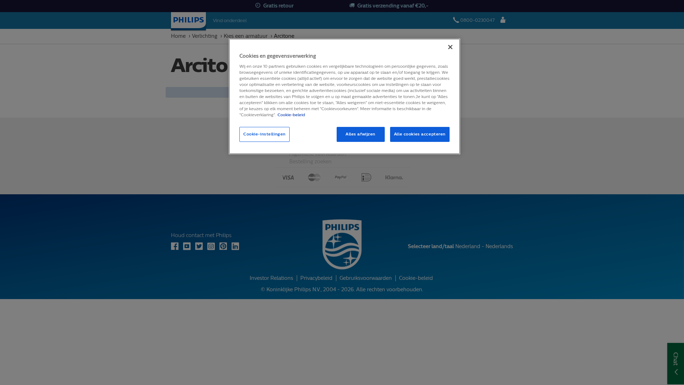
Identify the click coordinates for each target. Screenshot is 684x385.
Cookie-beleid (291, 114)
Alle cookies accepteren (420, 134)
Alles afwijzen (360, 134)
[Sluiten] (450, 47)
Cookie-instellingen (264, 134)
